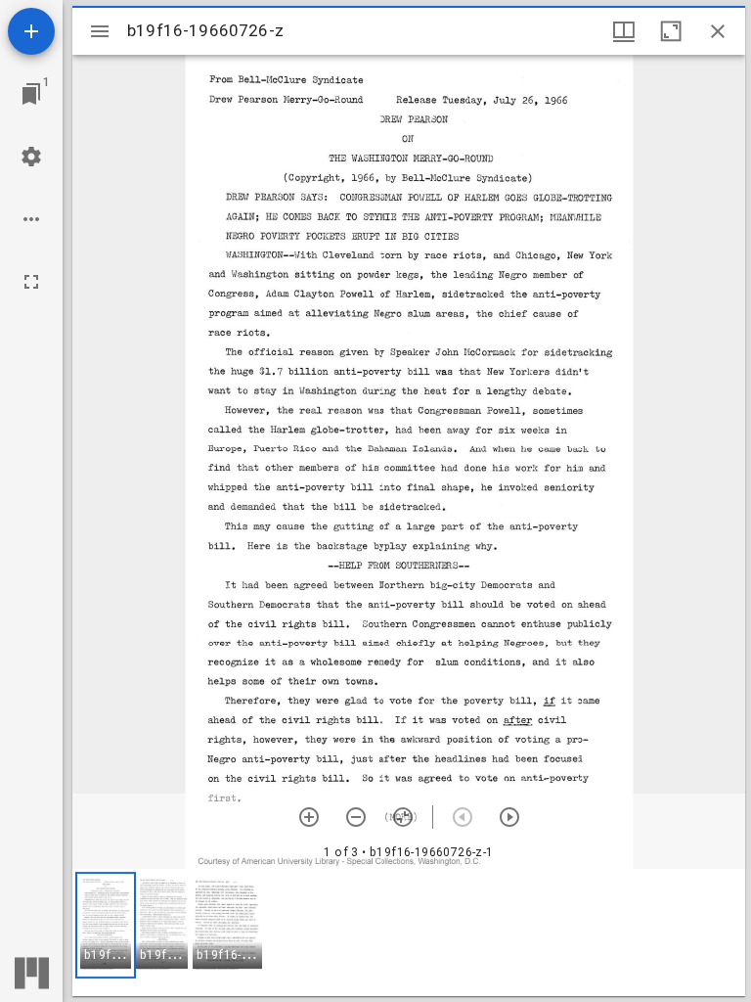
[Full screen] (31, 281)
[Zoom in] (309, 817)
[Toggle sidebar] (99, 31)
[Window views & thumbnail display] (623, 31)
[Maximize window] (670, 31)
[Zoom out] (355, 817)
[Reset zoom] (402, 817)
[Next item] (509, 817)
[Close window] (717, 31)
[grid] (408, 932)
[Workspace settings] (31, 156)
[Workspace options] (31, 219)
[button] (105, 925)
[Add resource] (31, 31)
